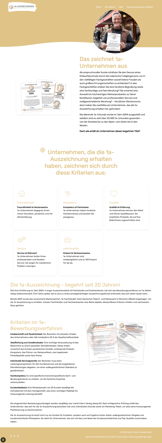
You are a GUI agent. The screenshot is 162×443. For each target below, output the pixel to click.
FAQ (121, 7)
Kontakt (112, 437)
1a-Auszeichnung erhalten (140, 7)
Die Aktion (110, 7)
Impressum (122, 437)
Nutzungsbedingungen (140, 437)
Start (98, 7)
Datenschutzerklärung (97, 437)
